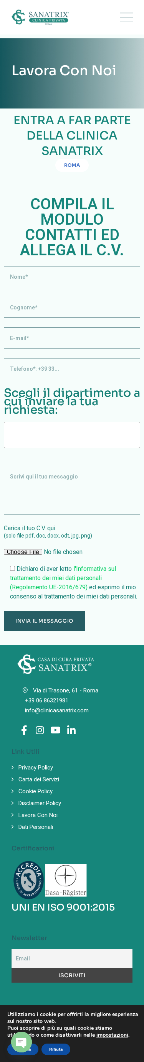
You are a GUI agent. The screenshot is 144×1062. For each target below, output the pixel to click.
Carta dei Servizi (38, 779)
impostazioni (112, 1035)
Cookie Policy (35, 791)
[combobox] (72, 435)
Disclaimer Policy (39, 803)
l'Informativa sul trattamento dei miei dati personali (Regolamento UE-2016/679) (63, 578)
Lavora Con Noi (38, 815)
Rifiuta (56, 1049)
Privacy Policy (35, 767)
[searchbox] (8, 434)
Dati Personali (35, 827)
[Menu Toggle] (124, 17)
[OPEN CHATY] (21, 1042)
